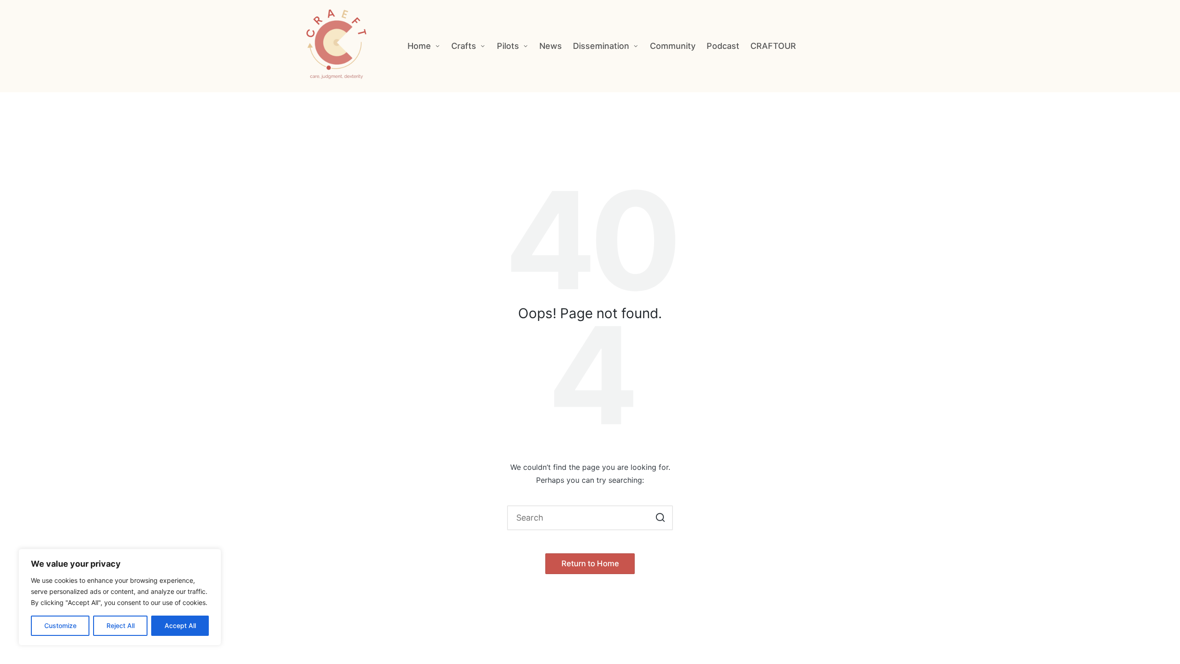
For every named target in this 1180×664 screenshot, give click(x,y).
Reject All (120, 625)
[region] (119, 597)
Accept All (180, 625)
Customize (60, 625)
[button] (660, 517)
